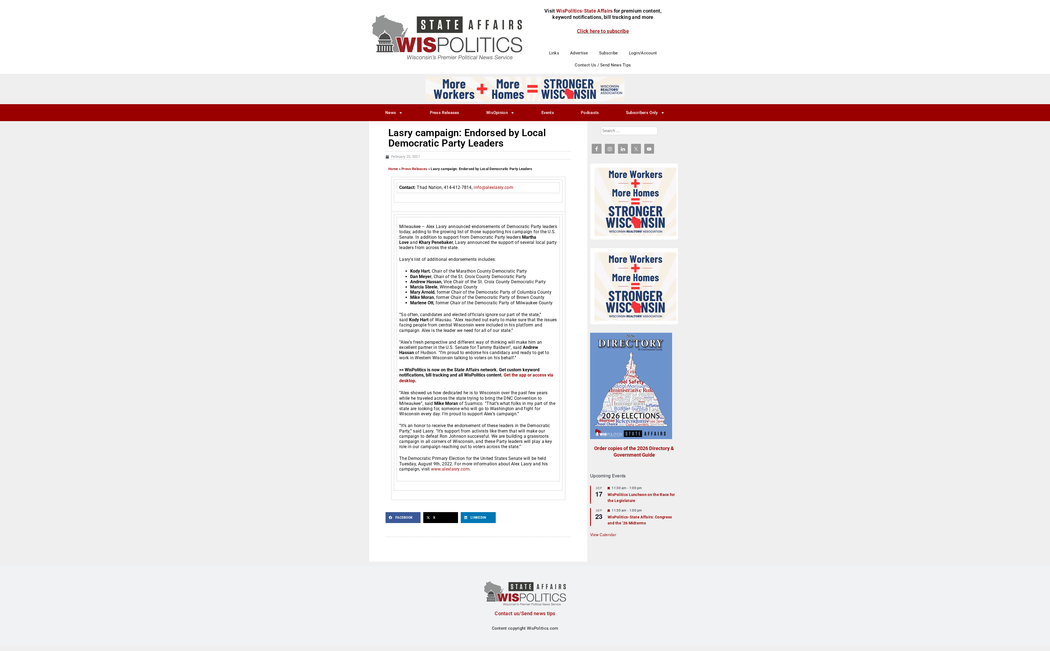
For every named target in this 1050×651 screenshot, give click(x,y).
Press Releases (444, 112)
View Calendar (603, 534)
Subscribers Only (642, 112)
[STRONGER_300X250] (635, 202)
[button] (403, 517)
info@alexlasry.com (493, 187)
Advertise (579, 53)
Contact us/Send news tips (525, 613)
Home (393, 169)
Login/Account (643, 53)
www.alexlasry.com (450, 469)
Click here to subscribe (603, 31)
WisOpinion (497, 112)
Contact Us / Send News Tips (603, 65)
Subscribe (608, 53)
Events (547, 112)
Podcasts (590, 112)
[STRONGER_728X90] (525, 88)
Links (554, 53)
